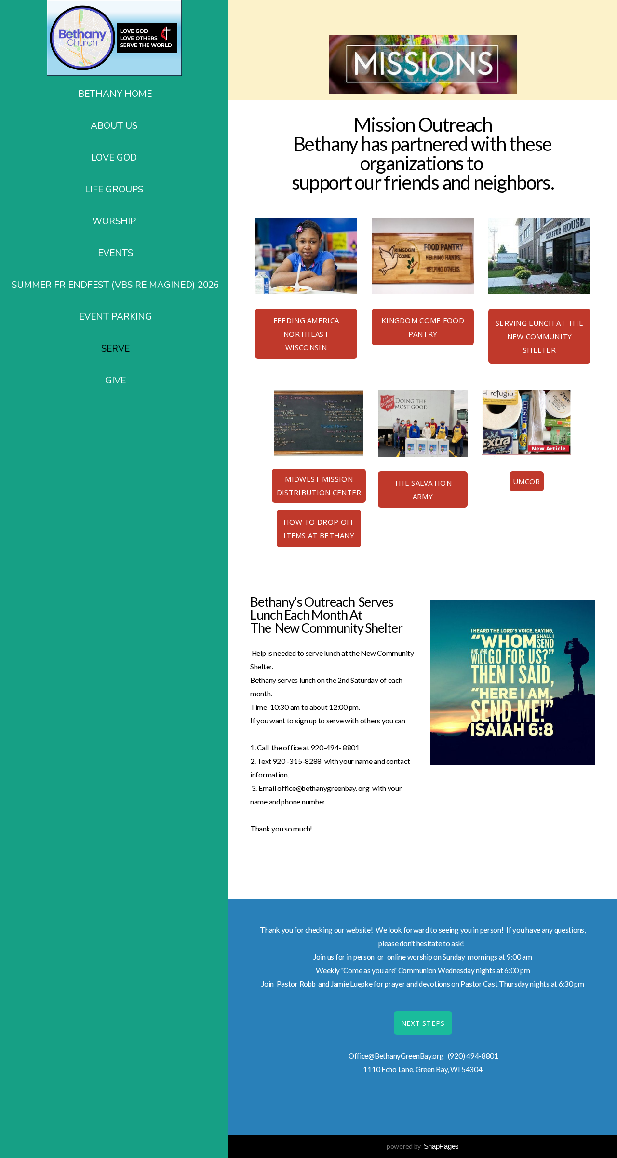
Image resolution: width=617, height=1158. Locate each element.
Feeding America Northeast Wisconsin (306, 333)
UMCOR (526, 481)
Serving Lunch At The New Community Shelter (539, 336)
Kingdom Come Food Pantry (422, 327)
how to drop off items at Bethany (319, 528)
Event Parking (115, 317)
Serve (115, 348)
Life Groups (115, 189)
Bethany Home (115, 94)
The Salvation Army (423, 489)
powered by (423, 1146)
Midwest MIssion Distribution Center (319, 485)
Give (115, 380)
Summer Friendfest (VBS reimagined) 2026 (115, 285)
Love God (115, 157)
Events (115, 253)
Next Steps (423, 1023)
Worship (115, 221)
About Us (115, 126)
